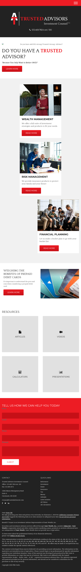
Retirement (44, 481)
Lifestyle (43, 497)
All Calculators (45, 505)
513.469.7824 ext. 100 (42, 30)
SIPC (69, 526)
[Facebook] (2, 503)
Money (42, 494)
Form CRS (9, 513)
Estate (42, 487)
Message (5, 442)
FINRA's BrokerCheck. (17, 536)
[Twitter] (5, 503)
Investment (44, 484)
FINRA (66, 526)
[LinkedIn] (8, 503)
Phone (4, 431)
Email (4, 420)
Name (4, 408)
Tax (41, 492)
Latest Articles (45, 499)
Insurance (44, 489)
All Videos (43, 502)
